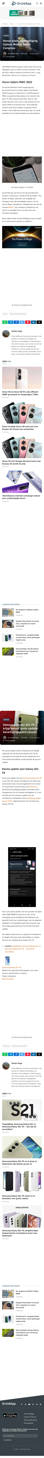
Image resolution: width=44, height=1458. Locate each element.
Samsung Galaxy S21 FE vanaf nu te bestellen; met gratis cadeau (18, 1197)
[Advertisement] (22, 136)
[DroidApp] (21, 3)
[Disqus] (22, 536)
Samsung (6, 1046)
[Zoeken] (41, 3)
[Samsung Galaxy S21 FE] (7, 965)
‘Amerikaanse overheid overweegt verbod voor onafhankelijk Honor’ (21, 497)
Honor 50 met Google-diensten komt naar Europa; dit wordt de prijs (21, 462)
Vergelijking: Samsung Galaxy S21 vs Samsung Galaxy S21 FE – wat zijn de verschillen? (23, 949)
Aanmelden (8, 1440)
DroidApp (5, 24)
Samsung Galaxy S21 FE (32, 778)
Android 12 (33, 787)
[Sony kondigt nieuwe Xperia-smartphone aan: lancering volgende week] (8, 651)
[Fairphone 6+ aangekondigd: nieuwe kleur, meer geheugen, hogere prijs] (8, 638)
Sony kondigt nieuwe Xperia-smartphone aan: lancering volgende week (27, 651)
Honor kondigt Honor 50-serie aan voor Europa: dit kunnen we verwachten (20, 427)
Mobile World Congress (18, 314)
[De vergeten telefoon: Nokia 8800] (8, 612)
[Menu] (3, 3)
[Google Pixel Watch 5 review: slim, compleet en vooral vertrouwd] (8, 624)
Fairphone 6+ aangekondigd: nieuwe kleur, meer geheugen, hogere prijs (28, 637)
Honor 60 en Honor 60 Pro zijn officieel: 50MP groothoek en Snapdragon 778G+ (20, 393)
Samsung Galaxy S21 (19, 1046)
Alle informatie (8, 979)
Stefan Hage (15, 53)
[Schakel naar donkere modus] (37, 3)
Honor (5, 314)
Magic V (11, 207)
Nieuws (12, 24)
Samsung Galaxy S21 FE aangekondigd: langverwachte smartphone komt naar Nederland (20, 1233)
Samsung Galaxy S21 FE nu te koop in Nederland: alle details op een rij (19, 1162)
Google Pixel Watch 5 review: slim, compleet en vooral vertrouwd (27, 623)
